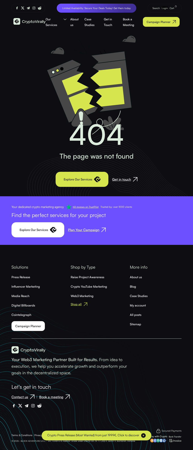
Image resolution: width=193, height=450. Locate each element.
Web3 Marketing (82, 296)
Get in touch (121, 179)
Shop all (76, 304)
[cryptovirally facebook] (17, 8)
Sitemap (135, 324)
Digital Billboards (23, 305)
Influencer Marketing (25, 286)
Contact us (19, 397)
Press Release (20, 277)
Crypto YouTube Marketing (89, 286)
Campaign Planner (159, 22)
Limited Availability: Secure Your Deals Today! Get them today (96, 8)
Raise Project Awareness (87, 277)
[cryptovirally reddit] (39, 8)
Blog (133, 286)
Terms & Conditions (21, 435)
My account (138, 305)
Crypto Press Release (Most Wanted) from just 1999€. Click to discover (93, 435)
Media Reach (20, 296)
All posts (135, 315)
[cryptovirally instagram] (34, 8)
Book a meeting (51, 397)
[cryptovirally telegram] (28, 8)
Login (165, 8)
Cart (172, 8)
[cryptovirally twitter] (23, 8)
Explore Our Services (78, 179)
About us (136, 277)
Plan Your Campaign (83, 230)
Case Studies (139, 296)
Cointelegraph (21, 315)
